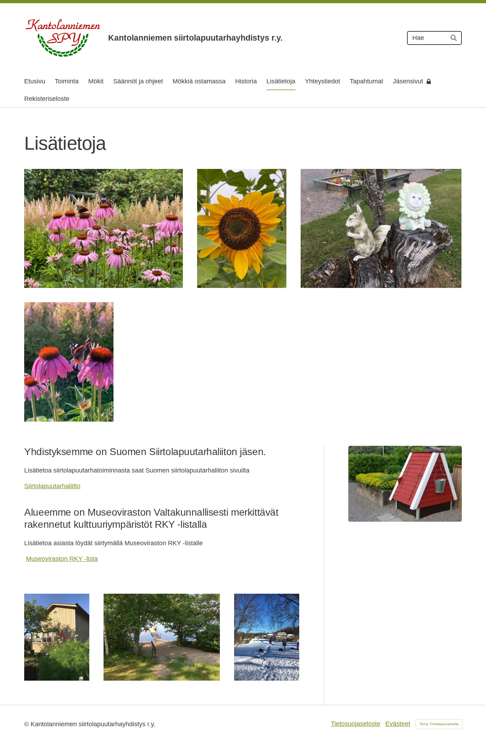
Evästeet (397, 723)
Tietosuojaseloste (355, 723)
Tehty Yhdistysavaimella (439, 724)
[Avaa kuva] (103, 228)
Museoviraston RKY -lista (62, 558)
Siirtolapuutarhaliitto (52, 486)
